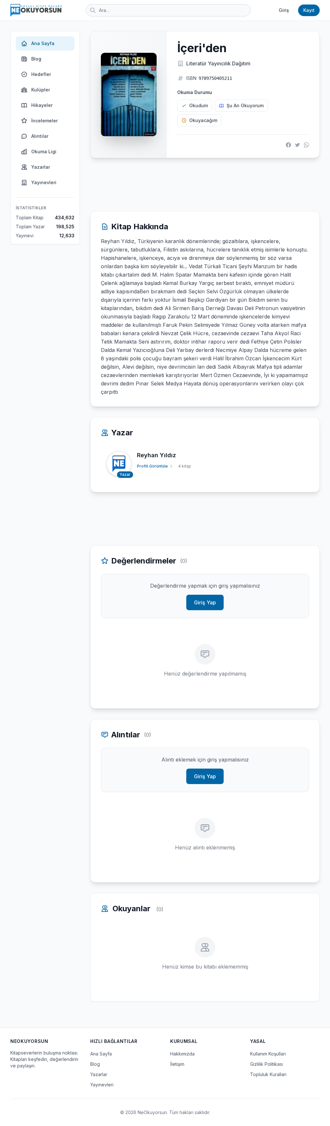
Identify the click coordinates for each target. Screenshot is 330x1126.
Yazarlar (40, 167)
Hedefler (41, 74)
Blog (36, 59)
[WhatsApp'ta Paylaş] (306, 144)
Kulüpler (40, 89)
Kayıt (309, 10)
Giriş (284, 10)
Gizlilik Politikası (266, 1064)
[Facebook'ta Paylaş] (288, 144)
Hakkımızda (182, 1053)
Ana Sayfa (42, 43)
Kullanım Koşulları (268, 1053)
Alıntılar (39, 136)
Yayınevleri (43, 182)
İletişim (177, 1064)
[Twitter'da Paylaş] (297, 144)
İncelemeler (44, 120)
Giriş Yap (205, 602)
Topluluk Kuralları (268, 1074)
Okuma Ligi (43, 151)
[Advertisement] (205, 184)
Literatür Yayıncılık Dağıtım (218, 63)
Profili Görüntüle (152, 466)
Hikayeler (42, 105)
